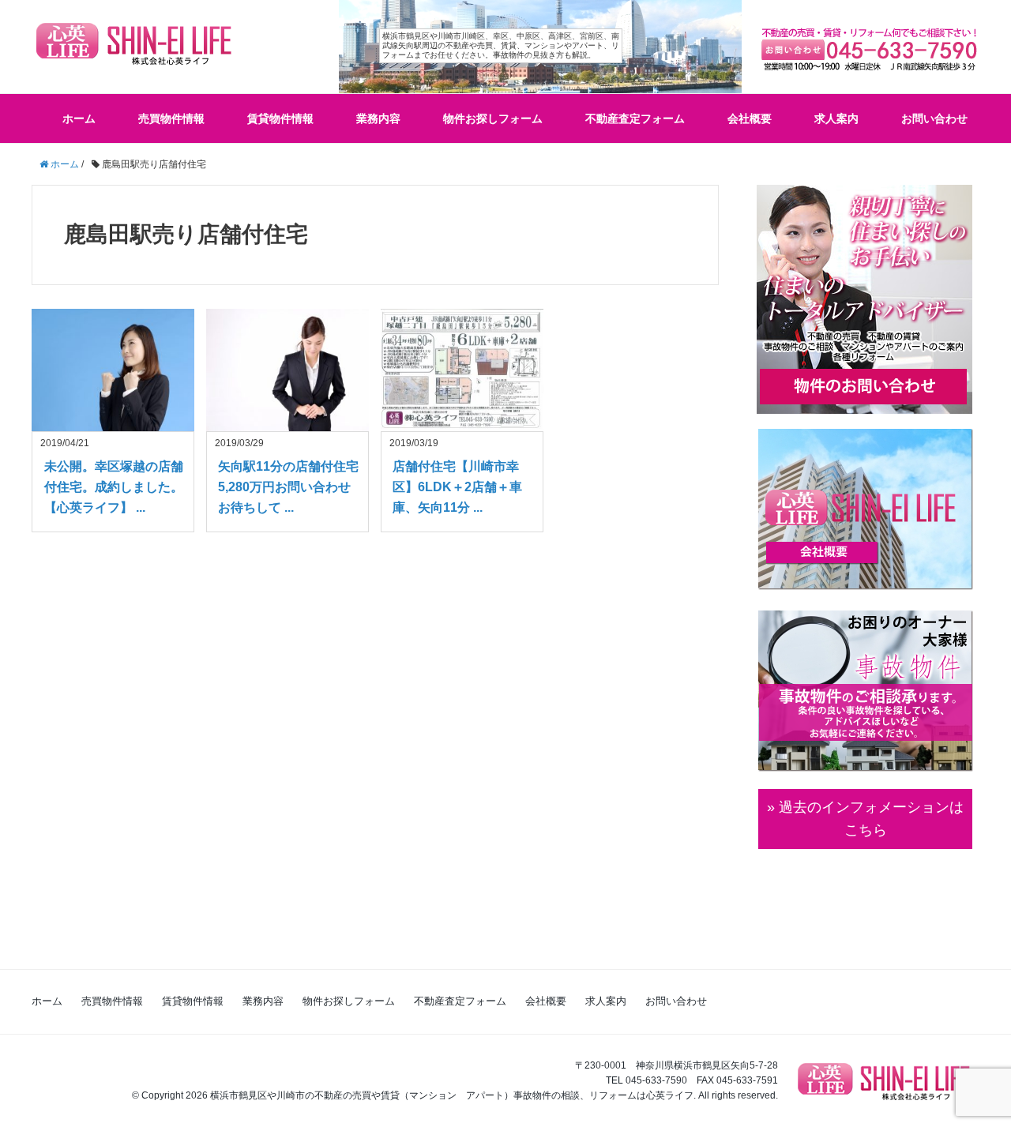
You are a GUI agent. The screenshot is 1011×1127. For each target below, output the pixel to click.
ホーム (79, 118)
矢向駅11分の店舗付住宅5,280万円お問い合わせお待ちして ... (288, 486)
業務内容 (378, 118)
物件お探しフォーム (493, 118)
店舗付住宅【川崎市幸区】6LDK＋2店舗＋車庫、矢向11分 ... (457, 486)
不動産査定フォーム (635, 118)
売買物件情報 (171, 118)
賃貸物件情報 (280, 118)
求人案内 (836, 118)
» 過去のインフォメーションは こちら (865, 818)
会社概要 (749, 118)
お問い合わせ (934, 118)
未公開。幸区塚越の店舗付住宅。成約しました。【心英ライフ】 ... (113, 486)
